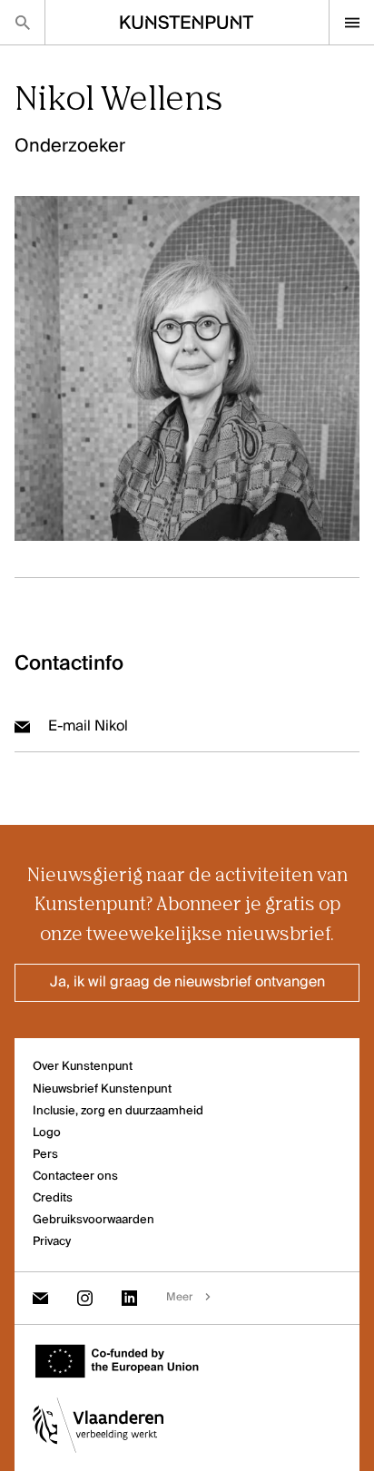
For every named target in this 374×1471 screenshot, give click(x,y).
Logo (47, 1133)
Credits (53, 1198)
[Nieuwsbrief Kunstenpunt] (40, 1298)
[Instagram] (85, 1298)
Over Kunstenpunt (83, 1067)
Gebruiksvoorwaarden (93, 1220)
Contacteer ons (75, 1176)
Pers (45, 1155)
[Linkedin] (129, 1298)
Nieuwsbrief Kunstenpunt (102, 1089)
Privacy (52, 1242)
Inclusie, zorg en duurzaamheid (118, 1111)
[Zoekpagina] (22, 22)
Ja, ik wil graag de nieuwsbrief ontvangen (187, 983)
